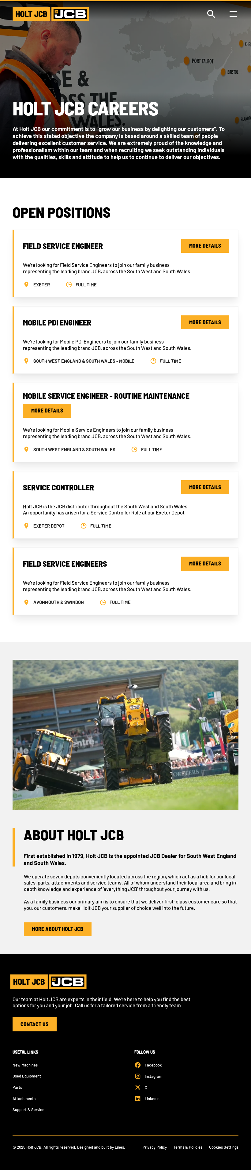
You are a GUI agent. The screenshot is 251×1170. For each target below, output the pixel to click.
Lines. (120, 1147)
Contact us (34, 1024)
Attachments (24, 1098)
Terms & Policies (188, 1147)
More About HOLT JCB (57, 928)
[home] (51, 14)
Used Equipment (27, 1076)
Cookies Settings (223, 1147)
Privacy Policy (155, 1147)
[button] (232, 14)
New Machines (25, 1065)
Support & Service (28, 1109)
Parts (17, 1087)
